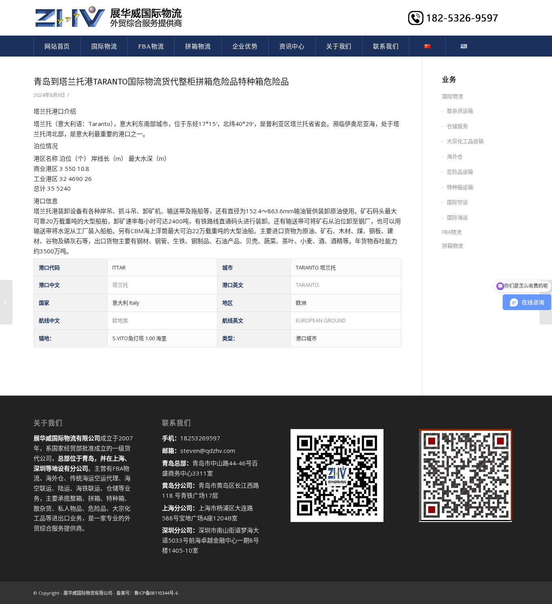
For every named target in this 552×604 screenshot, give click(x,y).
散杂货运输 (460, 110)
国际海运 (457, 217)
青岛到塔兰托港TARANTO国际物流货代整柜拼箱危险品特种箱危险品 (161, 81)
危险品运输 (460, 171)
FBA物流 (451, 232)
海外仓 (455, 156)
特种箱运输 (460, 187)
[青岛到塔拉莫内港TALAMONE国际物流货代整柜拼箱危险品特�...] (6, 302)
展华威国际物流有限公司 (87, 593)
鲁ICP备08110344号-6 (156, 593)
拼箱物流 (452, 245)
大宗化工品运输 (465, 141)
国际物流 (452, 96)
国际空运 (457, 202)
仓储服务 (457, 126)
